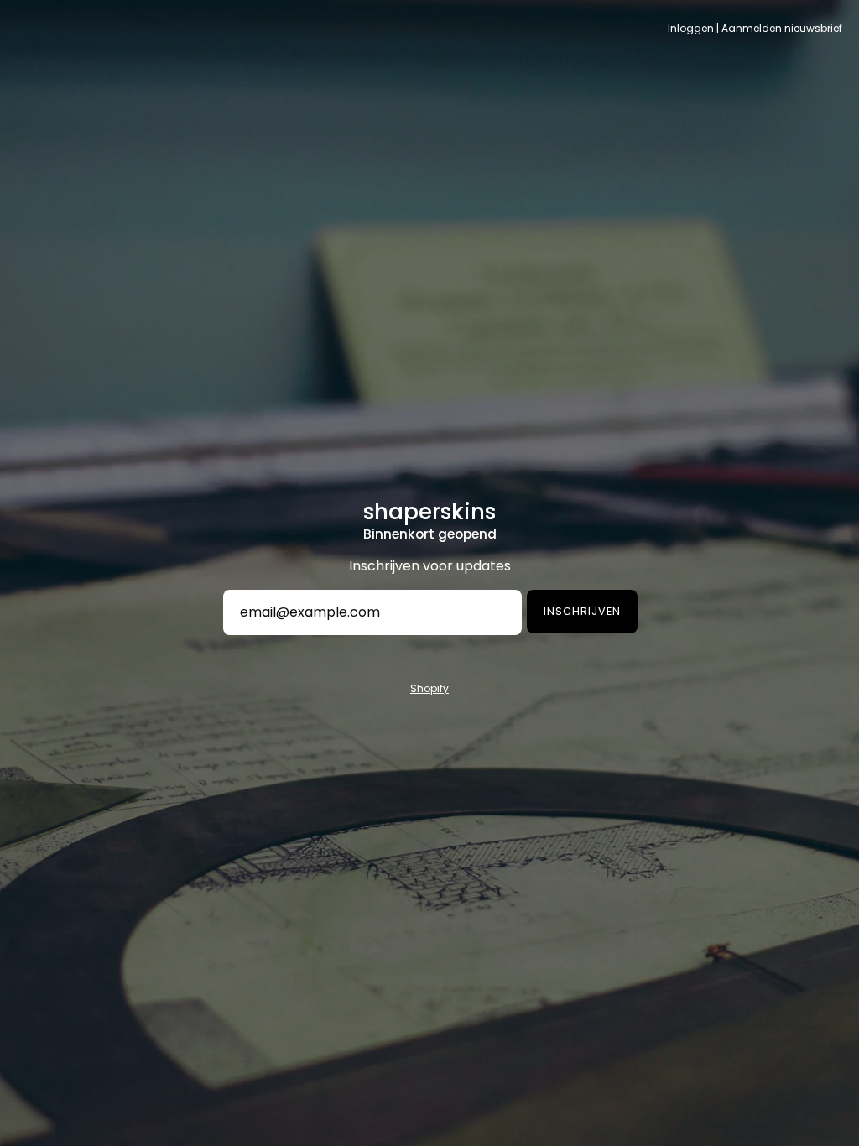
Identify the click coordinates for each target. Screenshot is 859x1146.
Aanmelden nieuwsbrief (781, 28)
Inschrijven (582, 611)
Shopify (429, 688)
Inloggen (691, 28)
